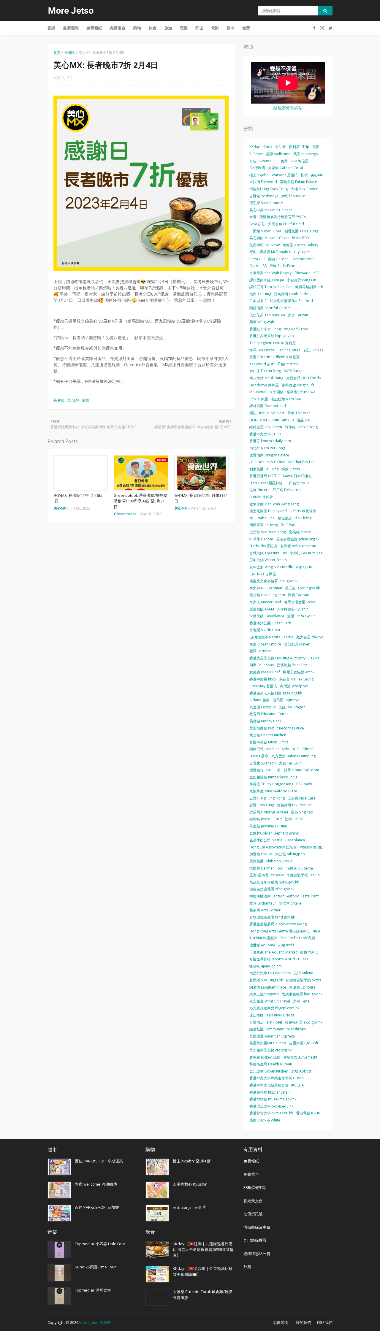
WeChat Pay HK (301, 461)
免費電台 (251, 1174)
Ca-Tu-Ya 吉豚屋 (262, 574)
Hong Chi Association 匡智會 (273, 847)
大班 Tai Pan (298, 315)
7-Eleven (256, 153)
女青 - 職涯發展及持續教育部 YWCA (277, 216)
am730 (288, 420)
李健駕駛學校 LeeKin (303, 875)
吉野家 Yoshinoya (263, 196)
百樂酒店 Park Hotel (265, 1022)
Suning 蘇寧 (258, 756)
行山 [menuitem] (199, 28)
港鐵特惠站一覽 (256, 1253)
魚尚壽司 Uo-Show (264, 245)
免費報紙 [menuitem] (94, 28)
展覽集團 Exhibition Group (271, 861)
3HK (295, 748)
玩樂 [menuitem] (184, 28)
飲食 (85, 400)
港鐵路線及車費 (256, 1227)
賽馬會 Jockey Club (264, 1057)
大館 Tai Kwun (290, 763)
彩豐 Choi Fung (261, 805)
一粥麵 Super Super (265, 231)
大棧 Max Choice (304, 188)
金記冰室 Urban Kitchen (268, 1071)
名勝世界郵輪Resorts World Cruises (278, 959)
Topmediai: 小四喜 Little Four (100, 1243)
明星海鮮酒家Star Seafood (291, 300)
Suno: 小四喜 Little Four (95, 1267)
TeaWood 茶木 (261, 364)
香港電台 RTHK (308, 1113)
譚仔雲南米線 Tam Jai (266, 280)
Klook (267, 146)
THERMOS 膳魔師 (263, 937)
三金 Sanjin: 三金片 (189, 1207)
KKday (254, 146)
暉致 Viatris (290, 469)
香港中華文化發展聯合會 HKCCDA (276, 1085)
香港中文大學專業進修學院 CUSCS (276, 1078)
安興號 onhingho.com (298, 545)
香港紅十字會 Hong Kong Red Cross (278, 328)
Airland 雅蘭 (259, 699)
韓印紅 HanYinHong (301, 426)
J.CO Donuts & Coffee (267, 461)
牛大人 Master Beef (265, 602)
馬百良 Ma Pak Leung (296, 679)
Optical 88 (258, 265)
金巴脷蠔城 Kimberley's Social (273, 777)
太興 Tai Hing (260, 293)
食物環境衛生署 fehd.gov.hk (272, 917)
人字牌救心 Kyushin (292, 609)
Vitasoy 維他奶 (312, 847)
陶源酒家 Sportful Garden (270, 307)
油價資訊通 (253, 1213)
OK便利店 (257, 167)
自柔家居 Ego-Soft (303, 1043)
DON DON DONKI (264, 420)
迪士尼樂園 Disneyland (268, 510)
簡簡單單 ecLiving (263, 524)
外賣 (247, 1266)
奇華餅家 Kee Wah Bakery (270, 272)
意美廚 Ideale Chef (264, 672)
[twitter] (329, 28)
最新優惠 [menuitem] (71, 28)
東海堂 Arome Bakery (300, 245)
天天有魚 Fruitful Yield (286, 223)
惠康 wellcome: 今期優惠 (96, 1184)
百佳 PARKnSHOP (263, 161)
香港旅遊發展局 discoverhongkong (278, 924)
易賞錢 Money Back (265, 721)
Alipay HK (304, 566)
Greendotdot (303, 258)
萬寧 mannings (305, 153)
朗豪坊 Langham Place (267, 987)
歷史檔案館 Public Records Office (276, 728)
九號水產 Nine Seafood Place (273, 791)
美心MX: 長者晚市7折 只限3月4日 (200, 498)
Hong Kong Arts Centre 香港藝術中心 (279, 931)
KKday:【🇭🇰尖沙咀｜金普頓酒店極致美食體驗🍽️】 (202, 1271)
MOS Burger (294, 370)
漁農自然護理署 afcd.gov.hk (271, 888)
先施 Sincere (259, 489)
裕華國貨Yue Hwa (300, 391)
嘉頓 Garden (278, 258)
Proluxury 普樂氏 (263, 685)
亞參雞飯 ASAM (261, 609)
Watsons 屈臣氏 (285, 174)
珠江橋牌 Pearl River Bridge (271, 1015)
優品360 (303, 420)
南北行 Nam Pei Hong (267, 447)
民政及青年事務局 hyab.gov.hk (274, 882)
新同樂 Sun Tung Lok (266, 980)
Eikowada (302, 272)
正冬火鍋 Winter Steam (268, 559)
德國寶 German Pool (266, 868)
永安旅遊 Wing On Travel (269, 1001)
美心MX (73, 400)
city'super (302, 251)
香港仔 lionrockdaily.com (270, 440)
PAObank (304, 783)
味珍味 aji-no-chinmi (266, 966)
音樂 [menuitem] (51, 28)
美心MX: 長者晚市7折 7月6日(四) (78, 498)
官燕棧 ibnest (300, 531)
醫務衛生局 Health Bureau (270, 1064)
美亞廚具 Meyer (297, 644)
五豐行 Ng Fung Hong (267, 798)
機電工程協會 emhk (298, 672)
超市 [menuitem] (230, 28)
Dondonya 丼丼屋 (264, 385)
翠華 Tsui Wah (299, 412)
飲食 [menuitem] (152, 28)
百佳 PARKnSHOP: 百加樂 (97, 1207)
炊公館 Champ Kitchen (267, 734)
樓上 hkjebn (259, 174)
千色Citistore (287, 364)
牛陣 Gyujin (306, 615)
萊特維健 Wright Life (298, 385)
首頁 (57, 52)
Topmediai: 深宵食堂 (93, 1290)
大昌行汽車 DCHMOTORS (270, 972)
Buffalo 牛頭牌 (261, 496)
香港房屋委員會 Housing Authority (277, 658)
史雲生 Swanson (262, 763)
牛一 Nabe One (262, 518)
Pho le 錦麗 (258, 399)
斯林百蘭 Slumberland (267, 405)
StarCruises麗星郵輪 (266, 483)
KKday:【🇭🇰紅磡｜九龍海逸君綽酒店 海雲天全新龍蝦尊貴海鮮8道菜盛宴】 (203, 1249)
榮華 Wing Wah (261, 321)
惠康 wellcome (278, 153)
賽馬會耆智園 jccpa (299, 602)
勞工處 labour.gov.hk (302, 588)
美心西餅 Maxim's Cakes (269, 237)
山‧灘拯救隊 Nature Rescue (271, 637)
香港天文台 (253, 1200)
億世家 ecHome (262, 945)
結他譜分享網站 (288, 107)
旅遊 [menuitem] (168, 28)
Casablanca (295, 840)
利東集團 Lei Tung (263, 469)
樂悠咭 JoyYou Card (265, 818)
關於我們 (303, 1322)
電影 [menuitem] (215, 28)
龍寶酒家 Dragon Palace (269, 455)
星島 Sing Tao (302, 812)
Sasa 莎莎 (257, 223)
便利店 (294, 146)
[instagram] (322, 28)
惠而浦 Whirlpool (294, 685)
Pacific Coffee (289, 350)
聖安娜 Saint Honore (266, 202)
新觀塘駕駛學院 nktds (303, 980)
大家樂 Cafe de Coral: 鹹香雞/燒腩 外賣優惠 (202, 1294)
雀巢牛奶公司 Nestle (265, 840)
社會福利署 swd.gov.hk (303, 1022)
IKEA (316, 931)
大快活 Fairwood (263, 181)
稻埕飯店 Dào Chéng (294, 518)
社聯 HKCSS (294, 818)
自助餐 (280, 146)
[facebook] (314, 28)
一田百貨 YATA (298, 483)
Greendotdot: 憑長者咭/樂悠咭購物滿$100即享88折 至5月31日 (140, 501)
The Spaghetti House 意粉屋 (272, 342)
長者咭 (69, 52)
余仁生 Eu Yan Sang (265, 370)
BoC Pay (288, 524)
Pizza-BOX (300, 237)
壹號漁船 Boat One (292, 664)
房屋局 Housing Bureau (268, 812)
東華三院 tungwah (264, 994)
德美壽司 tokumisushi (294, 805)
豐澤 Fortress (260, 650)
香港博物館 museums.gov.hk (272, 1099)
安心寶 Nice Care (302, 798)
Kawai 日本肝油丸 (297, 475)
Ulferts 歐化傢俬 (303, 510)
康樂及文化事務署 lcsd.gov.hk (273, 580)
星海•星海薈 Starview (266, 875)
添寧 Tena (301, 1001)
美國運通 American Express (271, 1036)
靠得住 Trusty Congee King (271, 783)
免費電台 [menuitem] (118, 28)
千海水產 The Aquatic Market (273, 952)
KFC (317, 272)
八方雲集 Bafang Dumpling (293, 756)
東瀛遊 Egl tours (302, 987)
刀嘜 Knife (286, 945)
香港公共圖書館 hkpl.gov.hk (271, 335)
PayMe (313, 658)
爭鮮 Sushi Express (285, 265)
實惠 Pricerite (260, 356)
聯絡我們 (324, 1322)
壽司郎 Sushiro (293, 196)
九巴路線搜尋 (255, 1240)
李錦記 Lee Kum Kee (306, 553)
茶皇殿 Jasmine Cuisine (268, 826)
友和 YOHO (309, 952)
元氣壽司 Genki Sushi (291, 293)
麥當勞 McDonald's (275, 251)
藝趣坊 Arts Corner (265, 910)
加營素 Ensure (260, 853)
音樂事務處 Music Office (269, 742)
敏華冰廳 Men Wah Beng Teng (274, 504)
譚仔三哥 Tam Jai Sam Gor (270, 286)
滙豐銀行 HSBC (261, 769)
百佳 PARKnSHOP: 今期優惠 (99, 1161)
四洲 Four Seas (261, 664)
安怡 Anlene (303, 972)
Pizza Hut (257, 258)
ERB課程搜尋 (254, 1187)
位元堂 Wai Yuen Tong (267, 531)
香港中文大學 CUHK (265, 434)
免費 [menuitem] (246, 28)
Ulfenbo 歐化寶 (287, 356)
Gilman (308, 748)
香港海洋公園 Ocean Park (270, 623)
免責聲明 (280, 1322)
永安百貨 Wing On (301, 280)
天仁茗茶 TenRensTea (267, 315)
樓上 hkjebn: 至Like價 (191, 1161)
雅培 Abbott (301, 1071)
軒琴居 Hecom (261, 539)
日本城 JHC (258, 300)
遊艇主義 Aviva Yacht (300, 1057)
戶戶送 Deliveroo (287, 489)
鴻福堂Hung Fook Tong (268, 188)
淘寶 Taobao (298, 594)
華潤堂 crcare (290, 903)
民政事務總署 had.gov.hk (302, 994)
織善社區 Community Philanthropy (277, 1029)
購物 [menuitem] (137, 28)
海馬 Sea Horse (262, 350)
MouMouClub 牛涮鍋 (266, 391)
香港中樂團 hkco (262, 679)
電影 (315, 146)
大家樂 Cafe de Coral (285, 167)
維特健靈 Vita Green (265, 426)
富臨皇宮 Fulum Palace (298, 181)
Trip (306, 146)
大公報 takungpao (290, 853)
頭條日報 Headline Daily (269, 748)
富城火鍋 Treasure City (268, 553)
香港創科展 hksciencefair (269, 1092)
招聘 (304, 174)
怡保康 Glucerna (299, 868)
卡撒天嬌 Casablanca (266, 615)
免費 (284, 161)
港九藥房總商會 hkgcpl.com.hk (274, 1007)
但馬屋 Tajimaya (286, 699)
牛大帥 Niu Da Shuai (265, 588)
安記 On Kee (313, 350)
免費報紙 (251, 1161)
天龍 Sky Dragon (291, 707)
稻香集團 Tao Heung (301, 231)
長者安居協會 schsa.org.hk (297, 539)
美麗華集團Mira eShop (267, 1043)
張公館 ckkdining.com (267, 594)
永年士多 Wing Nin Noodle (271, 566)
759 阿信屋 (299, 161)
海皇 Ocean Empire (265, 644)
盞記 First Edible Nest (266, 412)
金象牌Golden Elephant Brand (274, 833)
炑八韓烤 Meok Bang (266, 377)
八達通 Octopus (262, 707)
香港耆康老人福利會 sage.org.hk (275, 693)
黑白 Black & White (264, 1120)
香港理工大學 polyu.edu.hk (271, 1106)
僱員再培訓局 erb (309, 286)
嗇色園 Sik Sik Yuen (264, 629)
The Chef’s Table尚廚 (297, 937)
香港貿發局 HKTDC (264, 475)
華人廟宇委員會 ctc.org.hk (270, 1050)
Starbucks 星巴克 (263, 545)
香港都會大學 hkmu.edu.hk (271, 1113)
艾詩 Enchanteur (262, 903)
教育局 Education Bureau (270, 713)
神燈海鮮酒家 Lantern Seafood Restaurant (284, 896)
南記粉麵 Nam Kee (286, 399)
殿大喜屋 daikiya (309, 637)
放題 (290, 615)
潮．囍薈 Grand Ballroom (298, 769)
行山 (252, 251)
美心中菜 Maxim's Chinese (270, 209)
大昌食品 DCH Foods (303, 377)
